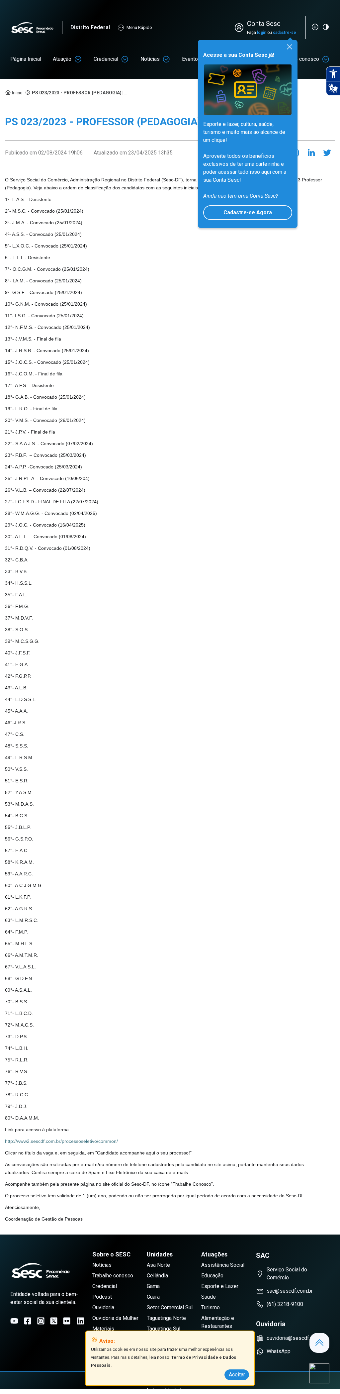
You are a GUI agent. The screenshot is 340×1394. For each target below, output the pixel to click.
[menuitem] (25, 59)
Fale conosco (303, 59)
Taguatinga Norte (166, 1318)
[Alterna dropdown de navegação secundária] (78, 59)
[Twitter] (327, 153)
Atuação (62, 59)
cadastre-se (284, 32)
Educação (212, 1275)
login (261, 32)
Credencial (106, 59)
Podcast (102, 1297)
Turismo (210, 1307)
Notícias (150, 59)
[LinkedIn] (311, 153)
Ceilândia (157, 1275)
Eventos (191, 59)
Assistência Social (222, 1265)
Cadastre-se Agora (247, 212)
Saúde (208, 1297)
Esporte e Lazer (219, 1286)
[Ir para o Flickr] (67, 1321)
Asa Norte (158, 1265)
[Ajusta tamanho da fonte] (315, 27)
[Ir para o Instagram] (41, 1321)
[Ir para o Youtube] (14, 1321)
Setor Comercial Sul (170, 1307)
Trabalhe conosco (112, 1275)
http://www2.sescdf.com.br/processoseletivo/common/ (61, 1141)
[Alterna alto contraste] (326, 27)
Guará (153, 1297)
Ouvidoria (103, 1307)
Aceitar (237, 1374)
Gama (153, 1286)
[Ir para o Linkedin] (80, 1321)
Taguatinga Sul (163, 1329)
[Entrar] (240, 28)
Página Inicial (25, 59)
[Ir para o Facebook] (28, 1321)
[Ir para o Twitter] (53, 1321)
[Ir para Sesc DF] (36, 27)
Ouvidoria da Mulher (115, 1318)
